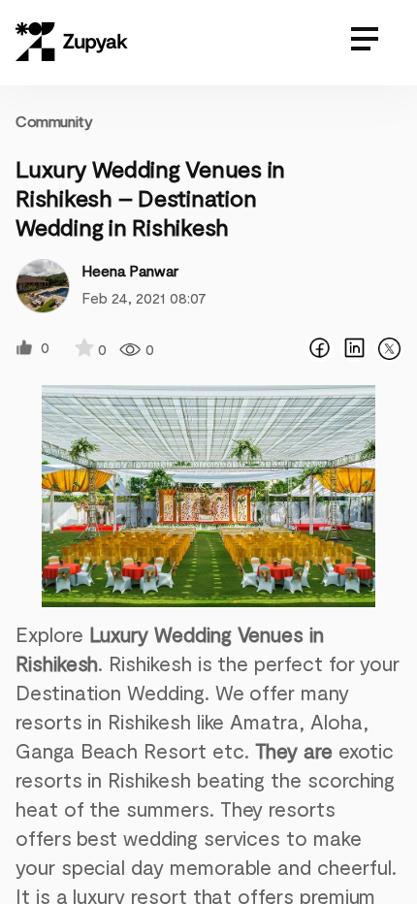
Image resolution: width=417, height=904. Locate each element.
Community (54, 121)
